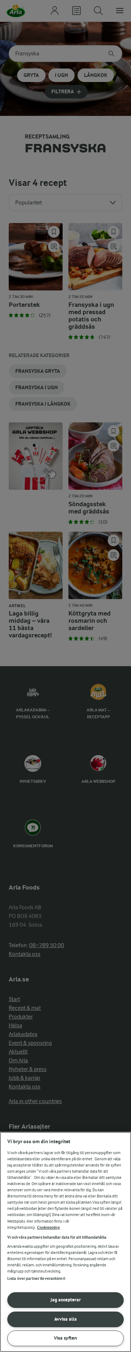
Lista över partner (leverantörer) (36, 1278)
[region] (65, 1242)
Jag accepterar (66, 1299)
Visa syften (65, 1338)
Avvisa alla (65, 1319)
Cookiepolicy (48, 1227)
